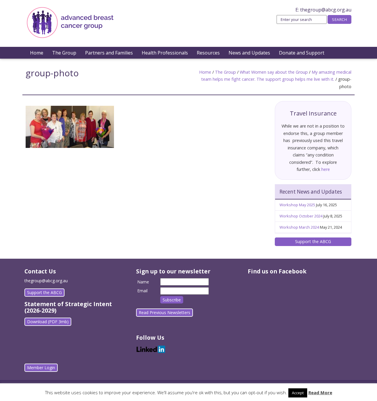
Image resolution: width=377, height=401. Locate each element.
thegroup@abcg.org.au (325, 9)
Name (143, 282)
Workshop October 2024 (301, 216)
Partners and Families (109, 52)
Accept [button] (298, 392)
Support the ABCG (313, 241)
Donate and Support (301, 52)
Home (36, 52)
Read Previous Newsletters (164, 312)
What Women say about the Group (274, 72)
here (325, 169)
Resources (208, 52)
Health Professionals (165, 52)
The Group (64, 52)
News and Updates (249, 52)
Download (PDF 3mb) (48, 321)
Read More (320, 392)
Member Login (41, 367)
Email (142, 290)
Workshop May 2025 (297, 204)
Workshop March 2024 (299, 227)
